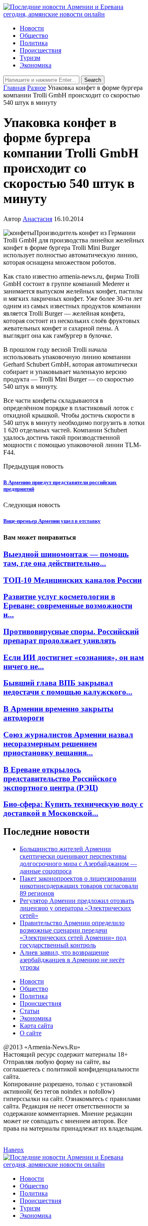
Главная (14, 87)
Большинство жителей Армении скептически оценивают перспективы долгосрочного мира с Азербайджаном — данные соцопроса (78, 860)
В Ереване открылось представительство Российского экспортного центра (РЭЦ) (60, 778)
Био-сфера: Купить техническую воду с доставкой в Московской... (73, 808)
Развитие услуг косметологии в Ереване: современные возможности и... (67, 605)
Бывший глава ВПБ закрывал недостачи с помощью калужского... (67, 687)
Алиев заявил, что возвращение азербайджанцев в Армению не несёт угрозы (72, 960)
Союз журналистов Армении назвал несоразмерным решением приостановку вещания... (68, 743)
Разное (36, 87)
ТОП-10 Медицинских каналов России (72, 580)
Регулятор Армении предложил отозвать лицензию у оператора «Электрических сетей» (77, 908)
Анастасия (37, 218)
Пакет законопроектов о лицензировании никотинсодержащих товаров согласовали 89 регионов (79, 886)
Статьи (29, 1010)
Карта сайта (36, 1025)
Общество (34, 35)
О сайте (31, 1033)
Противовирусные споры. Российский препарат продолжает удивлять (71, 636)
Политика (34, 42)
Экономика (35, 65)
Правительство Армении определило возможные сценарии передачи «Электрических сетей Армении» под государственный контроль (73, 934)
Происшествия (40, 50)
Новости (32, 28)
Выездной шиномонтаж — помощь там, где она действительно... (66, 559)
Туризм (30, 57)
